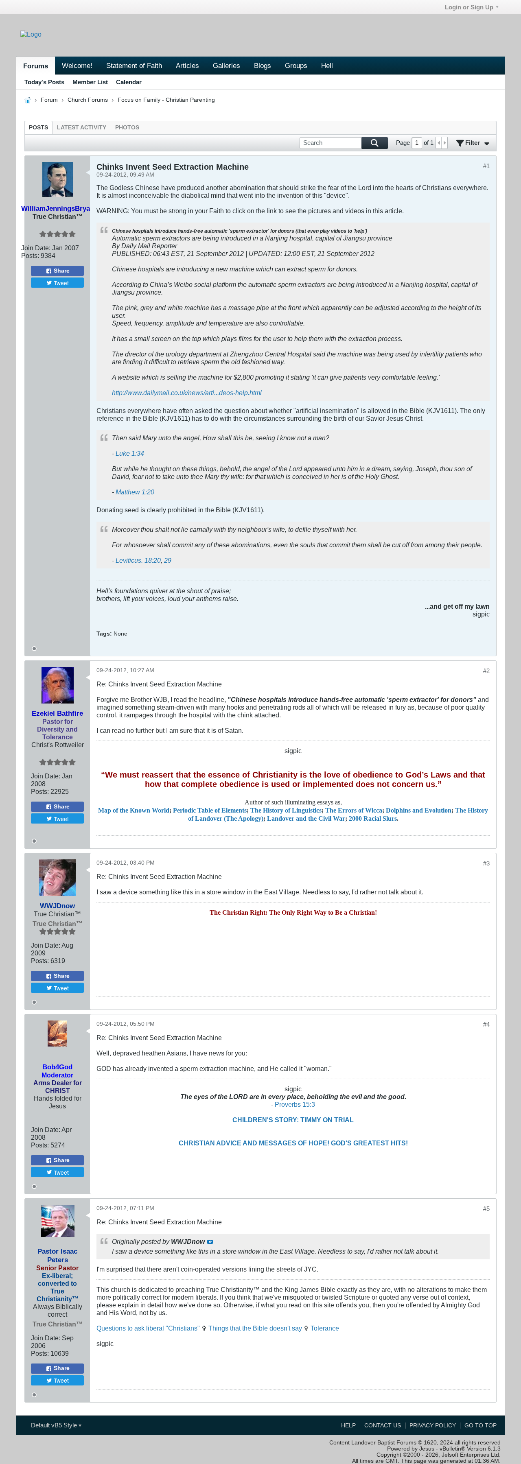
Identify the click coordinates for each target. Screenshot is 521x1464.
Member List (90, 82)
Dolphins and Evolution (418, 810)
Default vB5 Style (55, 1425)
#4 (486, 1024)
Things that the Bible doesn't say (255, 1328)
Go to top (480, 1425)
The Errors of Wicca (353, 810)
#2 (486, 670)
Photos (127, 128)
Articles (187, 65)
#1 (486, 165)
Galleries (226, 65)
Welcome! (77, 65)
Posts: (30, 255)
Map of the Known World (133, 810)
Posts (38, 128)
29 (167, 560)
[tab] (38, 127)
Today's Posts (44, 82)
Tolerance (325, 1328)
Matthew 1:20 (135, 492)
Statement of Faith (134, 65)
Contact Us (382, 1425)
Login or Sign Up (469, 7)
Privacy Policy (432, 1425)
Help (348, 1425)
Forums (35, 66)
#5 (486, 1208)
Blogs (262, 65)
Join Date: (35, 247)
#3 (486, 863)
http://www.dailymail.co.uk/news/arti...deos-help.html (187, 392)
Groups (296, 65)
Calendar (129, 82)
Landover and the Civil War (306, 818)
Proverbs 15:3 (295, 1104)
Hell (327, 65)
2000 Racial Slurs (373, 818)
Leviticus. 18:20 (138, 560)
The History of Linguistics (286, 810)
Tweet (61, 283)
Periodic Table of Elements (210, 810)
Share (62, 271)
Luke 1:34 (130, 453)
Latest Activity (81, 128)
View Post (210, 1242)
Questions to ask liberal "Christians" (148, 1328)
